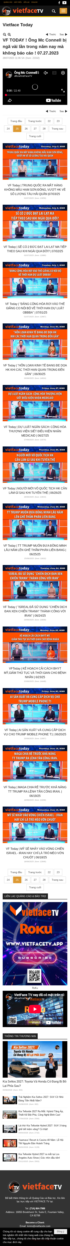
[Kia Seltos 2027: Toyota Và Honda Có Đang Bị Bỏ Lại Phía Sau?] (35, 1059)
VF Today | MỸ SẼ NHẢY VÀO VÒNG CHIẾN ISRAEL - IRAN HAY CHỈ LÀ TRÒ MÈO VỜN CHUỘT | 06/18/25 (35, 853)
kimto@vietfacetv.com (38, 1226)
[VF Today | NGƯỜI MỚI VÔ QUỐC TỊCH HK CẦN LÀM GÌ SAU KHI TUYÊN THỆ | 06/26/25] (35, 464)
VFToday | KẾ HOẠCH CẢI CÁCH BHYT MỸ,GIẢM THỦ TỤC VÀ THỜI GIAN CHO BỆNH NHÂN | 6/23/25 (35, 673)
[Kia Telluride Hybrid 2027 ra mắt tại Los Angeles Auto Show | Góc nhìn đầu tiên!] (10, 1157)
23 (58, 121)
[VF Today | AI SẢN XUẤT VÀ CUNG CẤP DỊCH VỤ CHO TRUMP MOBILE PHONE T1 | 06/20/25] (35, 706)
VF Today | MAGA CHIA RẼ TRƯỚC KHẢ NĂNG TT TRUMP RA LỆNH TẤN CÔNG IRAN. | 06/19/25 (35, 791)
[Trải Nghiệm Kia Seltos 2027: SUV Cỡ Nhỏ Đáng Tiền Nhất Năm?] (10, 1100)
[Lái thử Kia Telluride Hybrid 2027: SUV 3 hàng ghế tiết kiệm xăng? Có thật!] (10, 1129)
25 (17, 128)
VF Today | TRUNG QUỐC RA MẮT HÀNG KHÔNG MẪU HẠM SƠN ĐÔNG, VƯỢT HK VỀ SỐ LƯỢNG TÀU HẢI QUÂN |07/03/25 (35, 190)
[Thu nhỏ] (4, 34)
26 (26, 128)
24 (8, 128)
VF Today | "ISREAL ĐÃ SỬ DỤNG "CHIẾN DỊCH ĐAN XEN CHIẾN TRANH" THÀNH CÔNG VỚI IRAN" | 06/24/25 (35, 611)
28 (44, 128)
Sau (62, 34)
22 (49, 121)
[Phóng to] (9, 34)
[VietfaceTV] (22, 10)
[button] (63, 11)
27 (35, 128)
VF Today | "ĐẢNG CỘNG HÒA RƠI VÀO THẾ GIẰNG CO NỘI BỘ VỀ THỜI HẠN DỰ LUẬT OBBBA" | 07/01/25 (35, 308)
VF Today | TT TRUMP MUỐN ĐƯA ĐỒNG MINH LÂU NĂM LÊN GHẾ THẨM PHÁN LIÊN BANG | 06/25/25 (35, 550)
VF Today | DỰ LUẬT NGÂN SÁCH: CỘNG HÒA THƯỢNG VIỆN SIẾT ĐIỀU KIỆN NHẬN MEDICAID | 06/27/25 (35, 431)
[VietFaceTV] (59, 3)
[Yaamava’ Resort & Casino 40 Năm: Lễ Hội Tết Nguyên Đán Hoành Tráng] (10, 1143)
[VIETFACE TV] (35, 1187)
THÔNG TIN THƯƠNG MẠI (20, 1036)
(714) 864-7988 (37, 1208)
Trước (52, 34)
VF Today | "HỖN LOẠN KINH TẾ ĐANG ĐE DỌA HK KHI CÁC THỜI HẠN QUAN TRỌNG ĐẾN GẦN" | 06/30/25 (35, 370)
